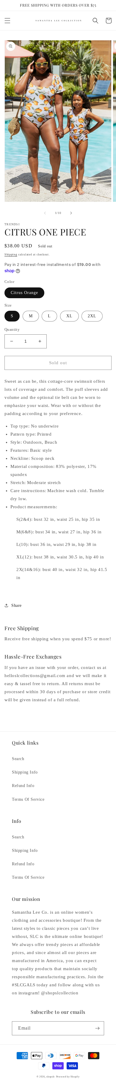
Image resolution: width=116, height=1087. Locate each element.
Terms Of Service (28, 799)
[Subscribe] (97, 1028)
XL (69, 316)
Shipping (10, 254)
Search (18, 759)
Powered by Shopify (68, 1076)
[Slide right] (71, 213)
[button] (7, 20)
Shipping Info (25, 772)
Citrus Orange (24, 292)
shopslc (50, 1076)
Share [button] (16, 605)
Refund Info (23, 785)
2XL (92, 316)
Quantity (12, 329)
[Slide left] (44, 213)
